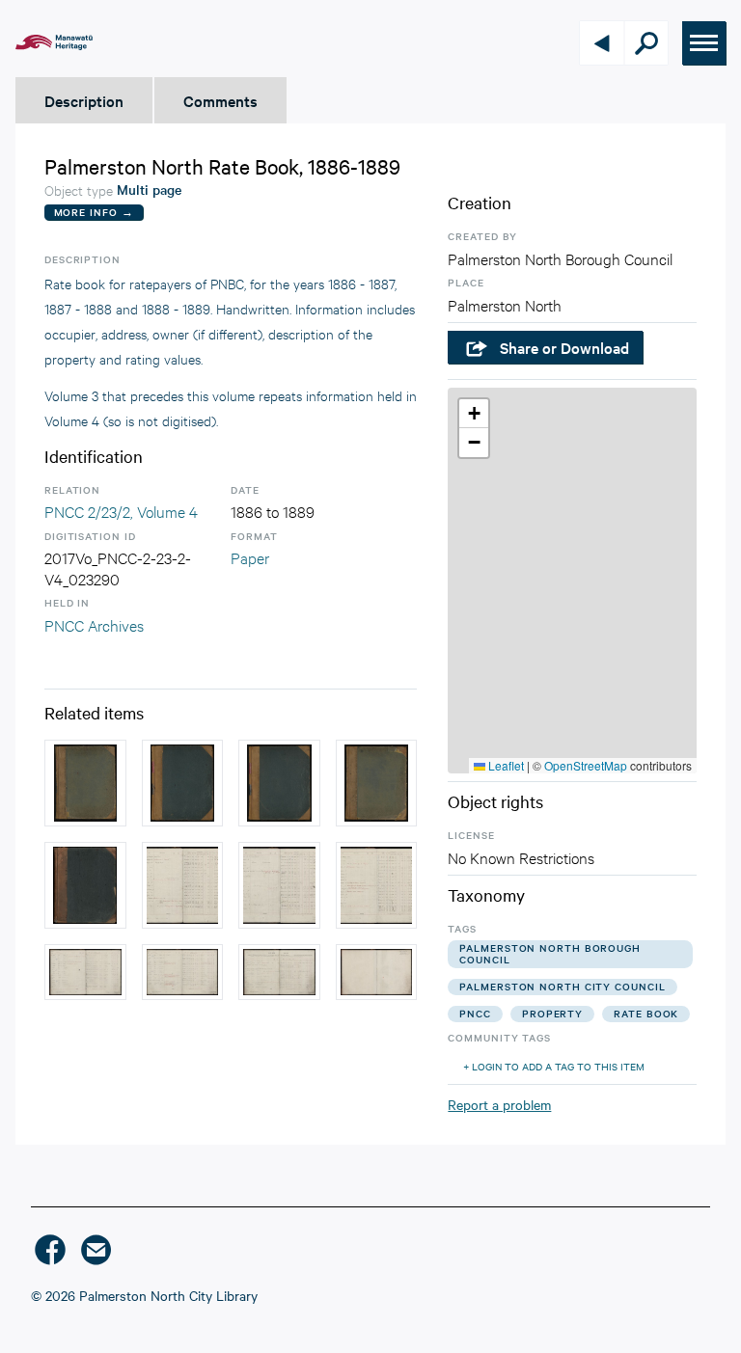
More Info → (94, 211)
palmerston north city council (562, 986)
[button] (473, 413)
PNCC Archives (94, 624)
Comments (220, 100)
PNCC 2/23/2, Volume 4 (121, 511)
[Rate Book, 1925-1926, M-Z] (279, 783)
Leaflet (504, 765)
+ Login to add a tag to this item (554, 1066)
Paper (250, 557)
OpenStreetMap (585, 765)
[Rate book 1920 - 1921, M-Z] (85, 885)
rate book (646, 1013)
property (552, 1013)
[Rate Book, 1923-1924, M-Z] (85, 783)
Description (84, 100)
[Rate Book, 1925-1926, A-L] (183, 783)
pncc (475, 1013)
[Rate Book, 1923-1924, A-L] (377, 783)
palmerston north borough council (550, 953)
